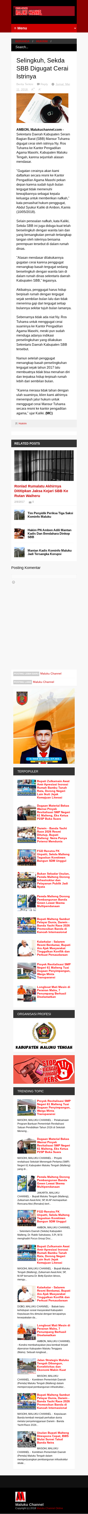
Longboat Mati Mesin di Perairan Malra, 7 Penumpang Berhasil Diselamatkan (53, 991)
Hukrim (42, 41)
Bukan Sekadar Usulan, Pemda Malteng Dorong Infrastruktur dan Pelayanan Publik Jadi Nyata (53, 880)
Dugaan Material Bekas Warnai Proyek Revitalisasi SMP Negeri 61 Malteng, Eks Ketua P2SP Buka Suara (53, 812)
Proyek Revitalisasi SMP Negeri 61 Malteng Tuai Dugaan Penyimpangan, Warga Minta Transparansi (54, 971)
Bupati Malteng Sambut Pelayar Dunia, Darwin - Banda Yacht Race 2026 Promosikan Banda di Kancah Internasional (53, 925)
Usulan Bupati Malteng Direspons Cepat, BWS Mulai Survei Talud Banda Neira (53, 1437)
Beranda (22, 41)
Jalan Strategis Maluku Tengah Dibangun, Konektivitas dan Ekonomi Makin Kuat (53, 1364)
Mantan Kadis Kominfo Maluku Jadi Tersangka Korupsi (50, 552)
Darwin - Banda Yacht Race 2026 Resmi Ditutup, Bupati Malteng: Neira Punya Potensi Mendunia (52, 835)
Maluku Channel (50, 673)
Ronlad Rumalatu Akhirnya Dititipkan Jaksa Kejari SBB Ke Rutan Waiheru (41, 491)
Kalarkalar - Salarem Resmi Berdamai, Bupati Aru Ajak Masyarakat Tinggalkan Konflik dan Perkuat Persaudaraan (53, 948)
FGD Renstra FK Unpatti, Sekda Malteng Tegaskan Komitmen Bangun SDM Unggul (53, 855)
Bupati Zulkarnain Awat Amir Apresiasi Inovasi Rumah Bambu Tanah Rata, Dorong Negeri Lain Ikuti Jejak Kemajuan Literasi (53, 789)
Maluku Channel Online (50, 1508)
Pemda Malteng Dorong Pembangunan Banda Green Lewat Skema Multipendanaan (53, 901)
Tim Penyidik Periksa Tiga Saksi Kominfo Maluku (50, 514)
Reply (45, 84)
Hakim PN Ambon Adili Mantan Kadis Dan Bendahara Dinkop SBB (49, 533)
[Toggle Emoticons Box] (13, 582)
